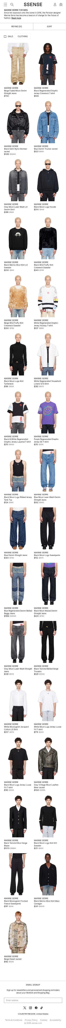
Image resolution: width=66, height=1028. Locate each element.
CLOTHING (23, 36)
